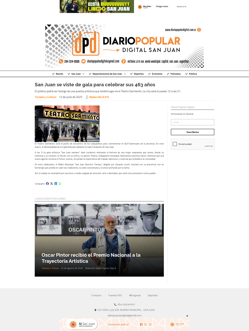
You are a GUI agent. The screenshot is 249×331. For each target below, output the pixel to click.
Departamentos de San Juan (107, 74)
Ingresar (136, 295)
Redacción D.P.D (99, 97)
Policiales (176, 74)
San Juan (76, 74)
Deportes (139, 74)
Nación (59, 74)
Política (193, 74)
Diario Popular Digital (182, 107)
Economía (157, 74)
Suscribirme (192, 132)
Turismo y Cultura (45, 97)
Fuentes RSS (115, 295)
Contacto (96, 295)
